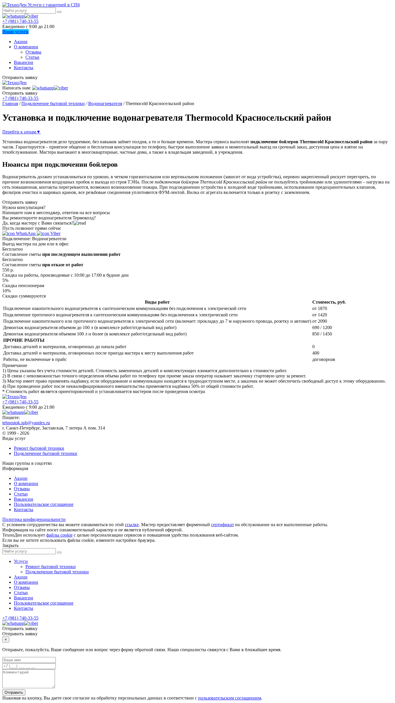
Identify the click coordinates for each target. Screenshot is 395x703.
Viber (54, 233)
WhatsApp (26, 233)
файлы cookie (59, 535)
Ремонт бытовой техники (39, 448)
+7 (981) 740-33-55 (20, 21)
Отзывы (33, 51)
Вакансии (23, 62)
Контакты (23, 67)
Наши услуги (15, 31)
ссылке (132, 524)
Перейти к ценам (21, 131)
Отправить (14, 692)
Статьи (32, 57)
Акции (20, 41)
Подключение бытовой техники (45, 453)
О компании (26, 46)
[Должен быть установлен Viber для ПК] (31, 16)
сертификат (222, 524)
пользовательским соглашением (229, 697)
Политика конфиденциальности (34, 519)
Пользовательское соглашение (43, 504)
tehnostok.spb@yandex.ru (26, 422)
